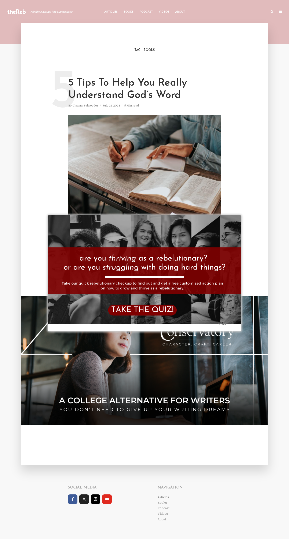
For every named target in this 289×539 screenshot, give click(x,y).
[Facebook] (72, 499)
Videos (164, 12)
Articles (111, 12)
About (180, 12)
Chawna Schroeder (85, 105)
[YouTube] (107, 499)
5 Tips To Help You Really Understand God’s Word (127, 89)
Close (222, 325)
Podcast (146, 12)
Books (128, 12)
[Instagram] (95, 499)
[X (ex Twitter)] (84, 499)
